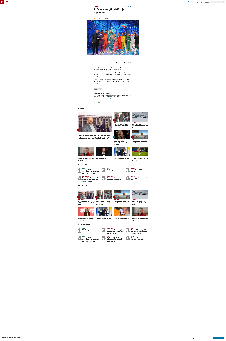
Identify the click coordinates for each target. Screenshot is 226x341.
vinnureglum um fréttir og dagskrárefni (114, 98)
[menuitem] (13, 2)
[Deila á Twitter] (130, 6)
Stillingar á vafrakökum (195, 338)
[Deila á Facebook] (128, 6)
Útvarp (17, 1)
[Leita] (223, 1)
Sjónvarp (23, 1)
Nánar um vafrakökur (42, 338)
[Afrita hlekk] (127, 6)
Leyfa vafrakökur (218, 338)
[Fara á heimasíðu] (5, 2)
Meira (28, 1)
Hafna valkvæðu (207, 338)
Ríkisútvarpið (96, 15)
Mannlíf (96, 6)
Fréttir (12, 1)
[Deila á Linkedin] (131, 6)
